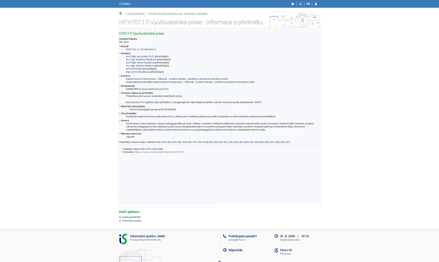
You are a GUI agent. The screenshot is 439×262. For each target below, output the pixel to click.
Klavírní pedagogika (140, 109)
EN (308, 4)
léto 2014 (162, 142)
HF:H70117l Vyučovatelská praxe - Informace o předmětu (178, 13)
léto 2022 (234, 142)
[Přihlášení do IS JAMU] (316, 4)
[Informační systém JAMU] (120, 13)
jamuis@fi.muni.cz (237, 240)
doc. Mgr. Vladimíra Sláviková (141, 59)
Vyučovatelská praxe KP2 (150, 88)
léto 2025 (264, 142)
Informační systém (131, 220)
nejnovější (157, 148)
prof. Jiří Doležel (134, 68)
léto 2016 (182, 142)
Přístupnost (285, 254)
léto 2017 (192, 142)
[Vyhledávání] (300, 4)
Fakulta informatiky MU (150, 240)
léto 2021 (223, 142)
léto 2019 (146, 148)
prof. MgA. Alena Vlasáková (140, 62)
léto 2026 (275, 142)
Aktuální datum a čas (289, 240)
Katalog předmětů (135, 13)
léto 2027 (285, 142)
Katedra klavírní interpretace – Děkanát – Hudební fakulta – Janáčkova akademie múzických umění (177, 78)
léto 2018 (203, 142)
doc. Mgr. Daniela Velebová (140, 65)
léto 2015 (172, 142)
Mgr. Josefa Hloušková (137, 71)
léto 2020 (213, 142)
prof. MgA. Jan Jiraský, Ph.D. (140, 56)
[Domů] (293, 4)
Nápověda (236, 250)
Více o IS (286, 250)
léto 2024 (254, 142)
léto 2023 (244, 142)
